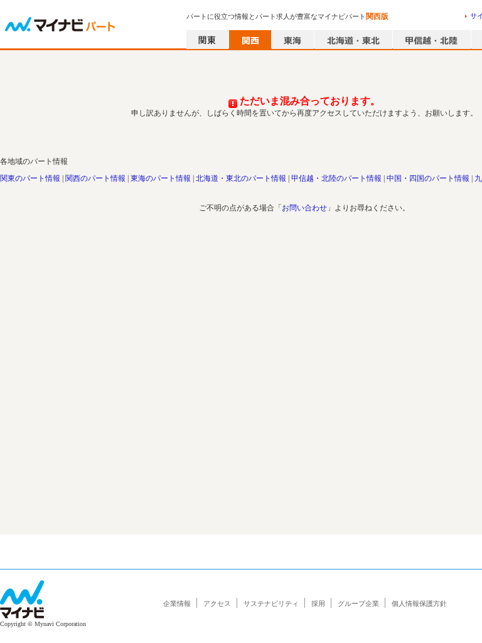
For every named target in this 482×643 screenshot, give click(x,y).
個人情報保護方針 (419, 603)
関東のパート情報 (30, 178)
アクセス (217, 603)
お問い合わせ (304, 207)
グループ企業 (358, 603)
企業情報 (177, 603)
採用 (318, 603)
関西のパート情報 (95, 178)
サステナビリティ (271, 603)
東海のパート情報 (161, 178)
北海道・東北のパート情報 (241, 178)
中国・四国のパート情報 (428, 178)
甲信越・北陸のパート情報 (336, 178)
